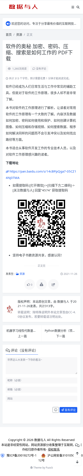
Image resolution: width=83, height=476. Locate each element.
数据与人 (63, 301)
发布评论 (70, 410)
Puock (49, 467)
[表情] (56, 410)
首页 (9, 34)
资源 (19, 34)
